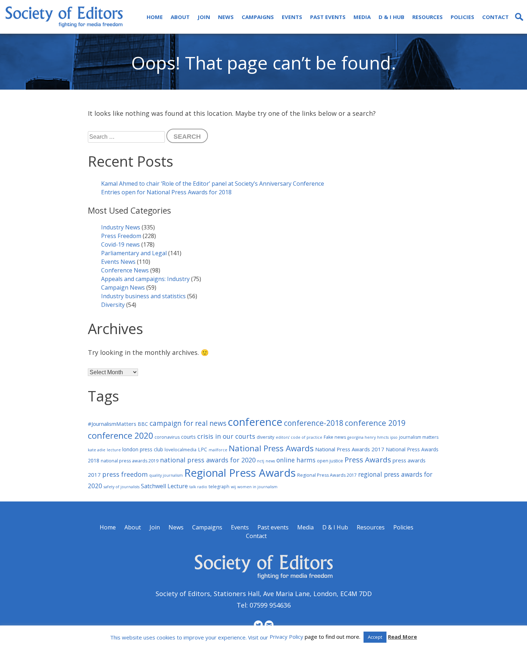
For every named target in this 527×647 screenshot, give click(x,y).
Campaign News (123, 287)
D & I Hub (391, 16)
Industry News (120, 227)
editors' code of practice (299, 437)
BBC (143, 423)
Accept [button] (375, 637)
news (270, 460)
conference (255, 422)
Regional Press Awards (240, 473)
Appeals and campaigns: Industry (145, 279)
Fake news (335, 437)
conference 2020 (120, 435)
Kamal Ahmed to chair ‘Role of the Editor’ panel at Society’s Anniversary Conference (212, 183)
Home (155, 16)
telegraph (219, 487)
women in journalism (257, 486)
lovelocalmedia (180, 450)
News (226, 16)
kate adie (96, 449)
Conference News (125, 270)
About (180, 16)
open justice (330, 461)
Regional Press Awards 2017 (327, 475)
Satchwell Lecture (164, 486)
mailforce (218, 449)
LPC (202, 449)
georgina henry (361, 437)
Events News (118, 262)
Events (292, 16)
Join (204, 16)
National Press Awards (271, 448)
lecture (114, 449)
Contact (495, 16)
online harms (295, 460)
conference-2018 (313, 423)
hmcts (383, 437)
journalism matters (418, 437)
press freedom (125, 474)
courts (188, 436)
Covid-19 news (120, 244)
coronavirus (167, 437)
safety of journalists (121, 486)
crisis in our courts (226, 436)
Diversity (113, 305)
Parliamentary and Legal (134, 253)
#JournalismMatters (112, 423)
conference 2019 (375, 423)
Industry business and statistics (143, 296)
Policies (462, 16)
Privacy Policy (286, 636)
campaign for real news (187, 423)
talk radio (198, 486)
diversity (265, 437)
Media (362, 16)
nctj (260, 460)
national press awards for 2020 (208, 460)
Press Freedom (121, 236)
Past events (328, 16)
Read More (402, 636)
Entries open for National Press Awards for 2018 (166, 192)
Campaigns (258, 16)
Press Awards (368, 460)
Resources (427, 16)
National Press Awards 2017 (349, 449)
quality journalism (166, 475)
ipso (394, 437)
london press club (142, 449)
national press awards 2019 (129, 461)
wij (233, 486)
